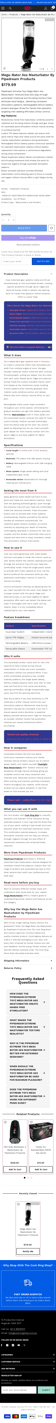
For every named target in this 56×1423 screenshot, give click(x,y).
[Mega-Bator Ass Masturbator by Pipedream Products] (28, 1214)
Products (14, 14)
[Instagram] (7, 1345)
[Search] (10, 8)
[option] (28, 45)
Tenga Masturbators (13, 896)
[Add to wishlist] (5, 1122)
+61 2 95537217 (17, 1329)
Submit (46, 1390)
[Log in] (45, 8)
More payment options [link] (28, 244)
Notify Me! (43, 261)
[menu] (2, 8)
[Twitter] (24, 1345)
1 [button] (24, 1178)
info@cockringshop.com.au (22, 1333)
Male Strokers (18, 415)
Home (4, 14)
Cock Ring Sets (32, 815)
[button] (47, 69)
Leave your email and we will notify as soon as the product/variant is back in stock (26, 253)
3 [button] (31, 1178)
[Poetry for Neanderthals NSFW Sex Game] (41, 1132)
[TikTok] (13, 1345)
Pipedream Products (19, 189)
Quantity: (6, 214)
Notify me (28, 1251)
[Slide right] (51, 1288)
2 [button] (28, 1178)
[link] (51, 228)
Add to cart (15, 1169)
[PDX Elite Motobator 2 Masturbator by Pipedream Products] (15, 1132)
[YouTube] (19, 1345)
